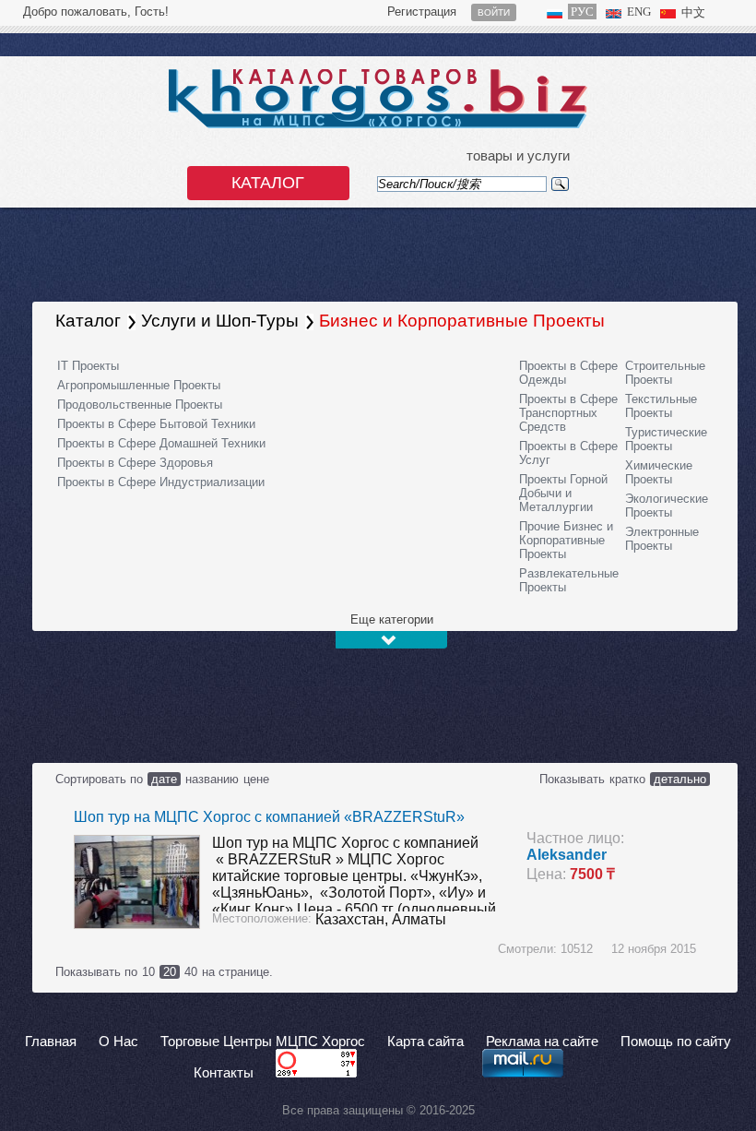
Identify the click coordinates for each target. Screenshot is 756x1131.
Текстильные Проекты (661, 406)
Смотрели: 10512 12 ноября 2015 (597, 949)
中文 (693, 12)
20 (169, 972)
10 (148, 972)
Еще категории (391, 619)
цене (256, 779)
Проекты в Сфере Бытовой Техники (156, 424)
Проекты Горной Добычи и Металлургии (563, 493)
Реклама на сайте (542, 1041)
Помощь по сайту (675, 1041)
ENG (639, 11)
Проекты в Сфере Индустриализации (161, 482)
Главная (51, 1041)
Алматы (419, 919)
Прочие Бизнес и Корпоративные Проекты (566, 540)
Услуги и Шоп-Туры (220, 320)
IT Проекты (88, 366)
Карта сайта (425, 1041)
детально (680, 779)
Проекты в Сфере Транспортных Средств (568, 413)
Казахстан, (353, 919)
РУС (582, 11)
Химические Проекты (658, 472)
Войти (494, 12)
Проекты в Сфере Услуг (568, 453)
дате (164, 779)
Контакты (224, 1073)
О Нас (118, 1041)
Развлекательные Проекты (569, 580)
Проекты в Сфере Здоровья (135, 463)
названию (212, 779)
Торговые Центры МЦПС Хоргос (262, 1041)
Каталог (267, 182)
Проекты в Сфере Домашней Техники (161, 443)
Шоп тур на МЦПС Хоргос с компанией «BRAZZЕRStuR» (269, 817)
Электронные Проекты (662, 539)
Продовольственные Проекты (139, 404)
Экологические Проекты (666, 505)
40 (190, 972)
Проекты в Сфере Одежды (568, 373)
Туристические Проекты (666, 439)
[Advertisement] (335, 700)
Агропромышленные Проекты (138, 385)
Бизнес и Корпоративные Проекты (462, 320)
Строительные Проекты (665, 373)
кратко (627, 779)
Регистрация (421, 11)
